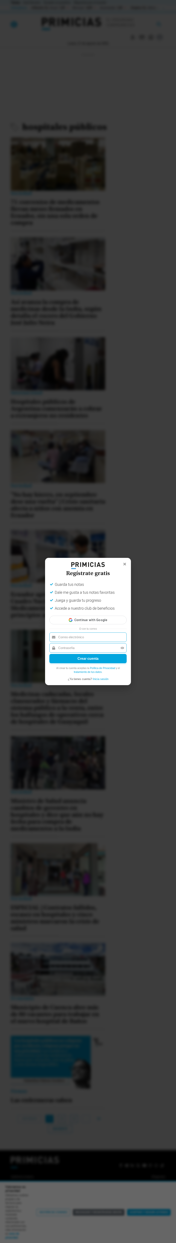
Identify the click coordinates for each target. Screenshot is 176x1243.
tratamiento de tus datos (88, 672)
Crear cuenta (88, 658)
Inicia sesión (100, 679)
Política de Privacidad (102, 668)
